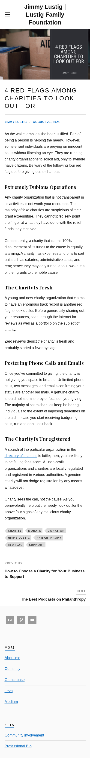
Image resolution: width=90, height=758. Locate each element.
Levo (9, 691)
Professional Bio (18, 746)
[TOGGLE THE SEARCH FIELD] (83, 14)
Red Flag (15, 544)
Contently (12, 668)
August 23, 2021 (46, 122)
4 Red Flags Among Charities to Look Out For (41, 98)
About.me (12, 658)
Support (36, 544)
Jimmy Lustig (16, 122)
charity (15, 530)
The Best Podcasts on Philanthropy (53, 599)
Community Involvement (24, 735)
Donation (56, 530)
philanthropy (48, 537)
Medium (11, 702)
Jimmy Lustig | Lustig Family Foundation (45, 14)
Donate (34, 530)
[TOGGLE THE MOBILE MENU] (7, 14)
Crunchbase (15, 680)
